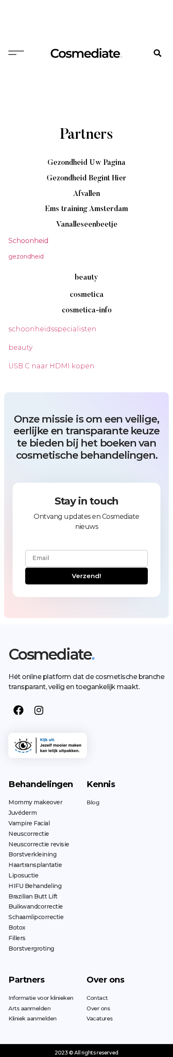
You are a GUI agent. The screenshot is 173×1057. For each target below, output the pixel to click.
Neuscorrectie (28, 834)
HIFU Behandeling (34, 886)
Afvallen (86, 194)
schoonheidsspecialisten (52, 329)
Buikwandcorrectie (35, 906)
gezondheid (26, 256)
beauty (86, 278)
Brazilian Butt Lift (33, 896)
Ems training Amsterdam (86, 209)
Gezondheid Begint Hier (86, 178)
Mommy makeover (35, 802)
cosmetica (87, 295)
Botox (17, 927)
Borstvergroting (31, 948)
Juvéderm (22, 813)
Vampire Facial (29, 823)
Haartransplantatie (35, 865)
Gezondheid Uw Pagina (86, 163)
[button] (158, 53)
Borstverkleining (32, 854)
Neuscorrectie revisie (38, 844)
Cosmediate (51, 654)
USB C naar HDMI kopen (51, 366)
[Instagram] (39, 710)
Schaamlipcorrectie (35, 917)
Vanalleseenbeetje (87, 225)
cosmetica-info (87, 310)
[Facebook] (18, 710)
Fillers (17, 938)
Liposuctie (23, 875)
